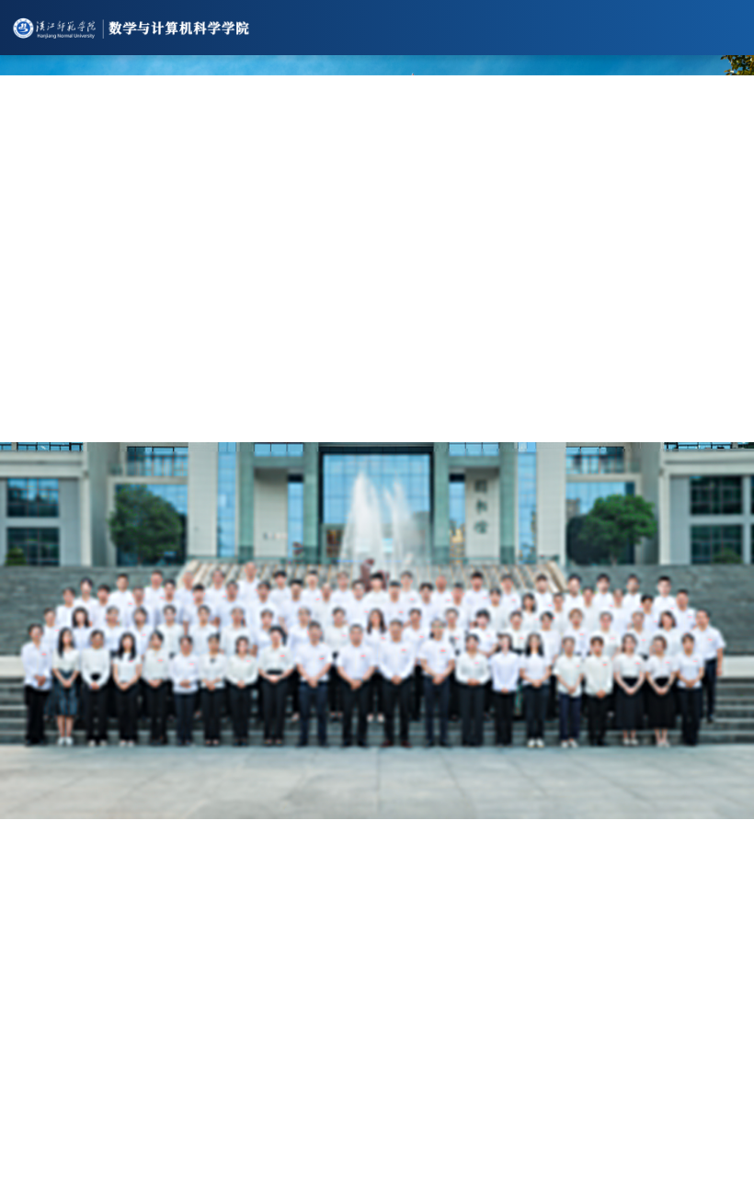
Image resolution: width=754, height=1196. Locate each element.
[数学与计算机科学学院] (377, 27)
